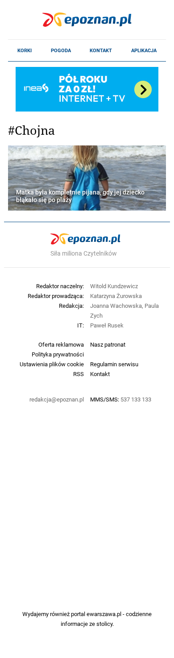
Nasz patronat (107, 344)
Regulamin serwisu (114, 364)
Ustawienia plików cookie (52, 364)
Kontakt (101, 50)
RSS (78, 373)
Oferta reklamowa (61, 344)
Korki (24, 50)
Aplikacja (144, 50)
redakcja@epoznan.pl (56, 399)
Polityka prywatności (58, 354)
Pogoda (61, 50)
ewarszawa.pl (104, 613)
